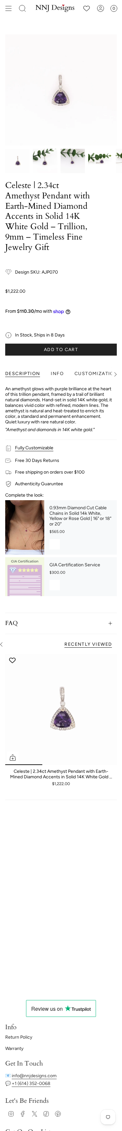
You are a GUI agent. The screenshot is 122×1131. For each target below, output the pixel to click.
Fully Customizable (34, 448)
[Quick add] (13, 757)
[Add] (54, 544)
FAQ (11, 623)
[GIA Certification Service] (24, 576)
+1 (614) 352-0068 (31, 1083)
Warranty (14, 1048)
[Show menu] (8, 8)
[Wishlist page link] (86, 8)
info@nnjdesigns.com (34, 1075)
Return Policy (18, 1037)
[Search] (22, 8)
